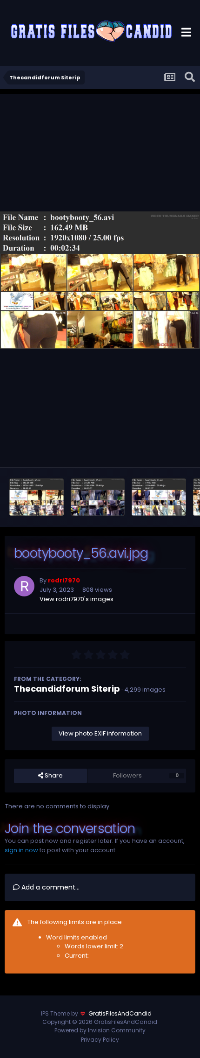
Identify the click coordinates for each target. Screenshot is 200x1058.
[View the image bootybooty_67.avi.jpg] (36, 497)
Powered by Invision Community (100, 1030)
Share (53, 775)
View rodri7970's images (76, 599)
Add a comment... (50, 887)
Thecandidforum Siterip (67, 688)
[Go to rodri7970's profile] (24, 586)
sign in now (21, 850)
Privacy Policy (100, 1040)
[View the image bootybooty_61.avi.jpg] (159, 497)
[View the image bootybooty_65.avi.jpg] (98, 497)
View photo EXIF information (100, 733)
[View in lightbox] (100, 280)
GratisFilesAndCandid (120, 1013)
